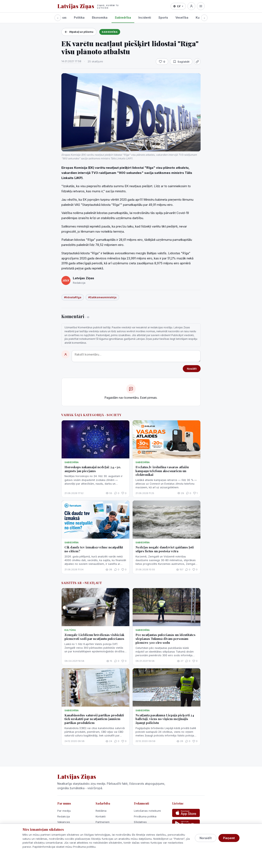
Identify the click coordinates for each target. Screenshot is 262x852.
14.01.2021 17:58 (71, 61)
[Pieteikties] (191, 6)
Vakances (63, 822)
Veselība (181, 17)
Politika (79, 17)
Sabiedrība (123, 17)
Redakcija (63, 816)
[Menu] (201, 6)
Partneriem (103, 822)
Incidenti (144, 17)
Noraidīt (206, 838)
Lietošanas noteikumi (147, 810)
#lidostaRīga (72, 297)
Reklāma (101, 810)
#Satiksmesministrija (102, 297)
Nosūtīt (191, 368)
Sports (163, 17)
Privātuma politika (145, 816)
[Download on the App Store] (186, 813)
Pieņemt (229, 838)
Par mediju (64, 810)
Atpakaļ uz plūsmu (81, 31)
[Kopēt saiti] (197, 61)
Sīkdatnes (140, 822)
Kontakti (101, 816)
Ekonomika (99, 17)
